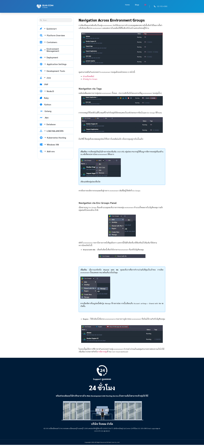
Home (127, 5)
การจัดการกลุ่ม (102, 352)
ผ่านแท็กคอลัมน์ (88, 76)
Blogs (137, 5)
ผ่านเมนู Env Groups (90, 79)
